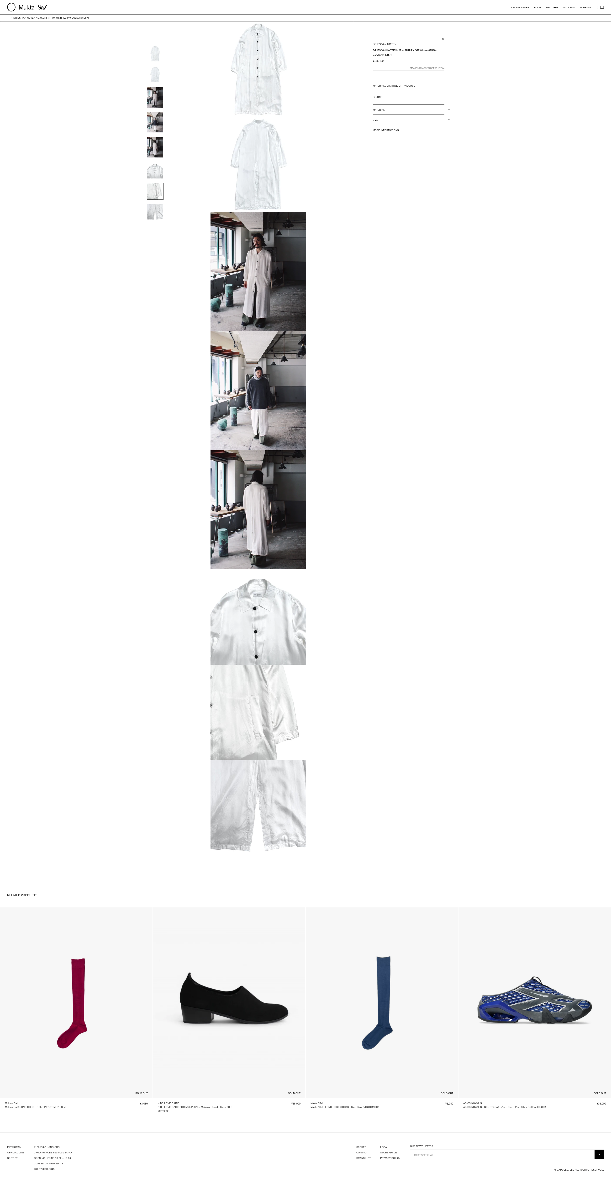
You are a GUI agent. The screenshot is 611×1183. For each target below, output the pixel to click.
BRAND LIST (363, 1158)
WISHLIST (585, 7)
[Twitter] (392, 95)
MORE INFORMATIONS (386, 130)
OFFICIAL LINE (15, 1152)
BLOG (537, 7)
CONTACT (362, 1152)
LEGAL (384, 1147)
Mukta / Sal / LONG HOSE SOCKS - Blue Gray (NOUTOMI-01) (345, 1107)
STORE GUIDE (388, 1152)
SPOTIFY (12, 1158)
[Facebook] (386, 95)
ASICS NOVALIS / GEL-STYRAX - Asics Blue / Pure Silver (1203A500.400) (504, 1107)
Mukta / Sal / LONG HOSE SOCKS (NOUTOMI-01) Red (35, 1107)
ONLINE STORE (520, 7)
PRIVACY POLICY (390, 1158)
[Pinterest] (398, 95)
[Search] (596, 7)
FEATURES (552, 7)
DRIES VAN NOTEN (384, 43)
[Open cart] (602, 7)
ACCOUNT (569, 7)
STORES (361, 1147)
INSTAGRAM (14, 1147)
